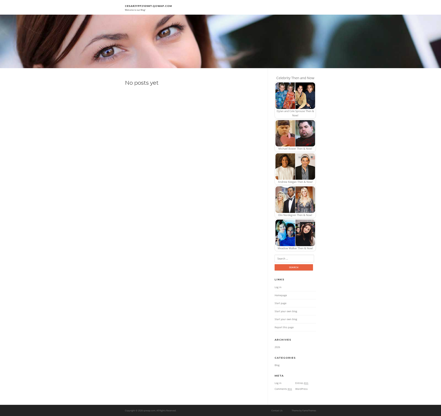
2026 (277, 347)
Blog (277, 365)
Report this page (284, 327)
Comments (283, 389)
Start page (280, 303)
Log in (278, 287)
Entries (301, 383)
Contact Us (277, 410)
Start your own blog (286, 311)
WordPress (301, 389)
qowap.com (149, 410)
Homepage (281, 295)
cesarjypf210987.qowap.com (148, 5)
